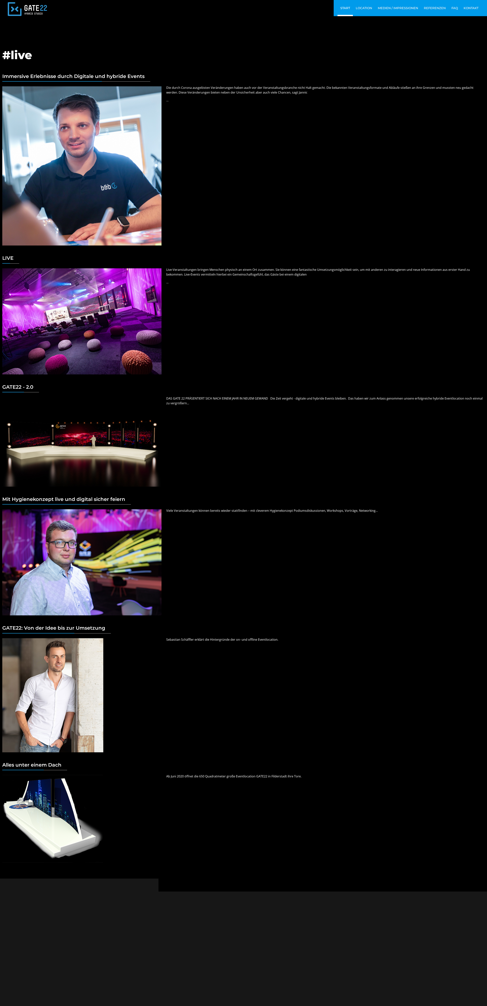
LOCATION (364, 8)
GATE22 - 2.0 (17, 387)
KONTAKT (471, 8)
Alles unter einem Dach (31, 765)
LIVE (8, 258)
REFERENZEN (435, 8)
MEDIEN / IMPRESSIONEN (398, 8)
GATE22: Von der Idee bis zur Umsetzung (53, 628)
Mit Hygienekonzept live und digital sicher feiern (63, 499)
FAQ (454, 8)
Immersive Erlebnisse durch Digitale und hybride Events (73, 76)
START (345, 8)
